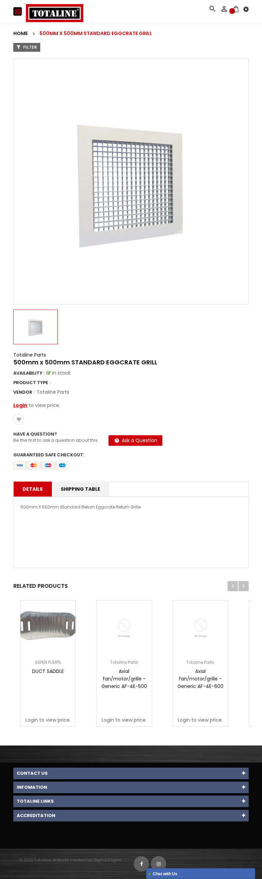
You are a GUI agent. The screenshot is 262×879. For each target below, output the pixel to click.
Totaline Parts (29, 354)
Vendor (22, 392)
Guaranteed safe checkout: (48, 455)
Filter (29, 47)
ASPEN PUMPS (48, 662)
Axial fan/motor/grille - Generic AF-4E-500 (124, 679)
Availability (27, 373)
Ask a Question (138, 440)
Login (20, 405)
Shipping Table (80, 489)
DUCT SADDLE (48, 671)
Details (33, 489)
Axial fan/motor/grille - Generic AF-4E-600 (200, 679)
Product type (30, 382)
